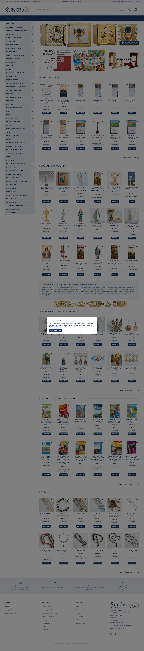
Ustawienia (66, 330)
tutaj (64, 327)
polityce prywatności (85, 325)
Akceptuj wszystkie (55, 330)
